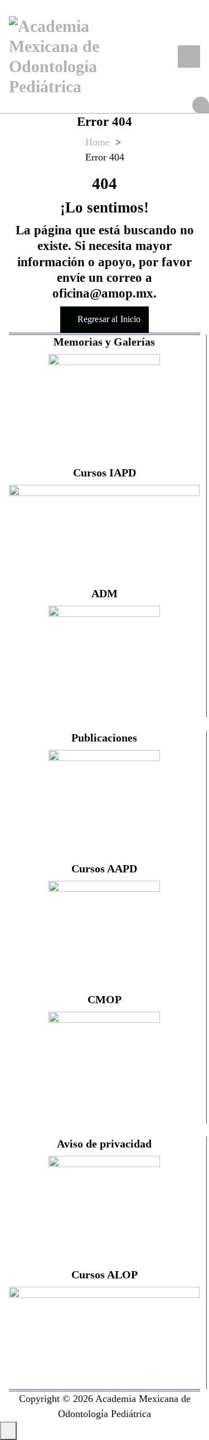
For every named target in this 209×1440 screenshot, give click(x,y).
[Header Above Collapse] (200, 105)
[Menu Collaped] (189, 56)
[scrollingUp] (8, 1431)
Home (97, 142)
